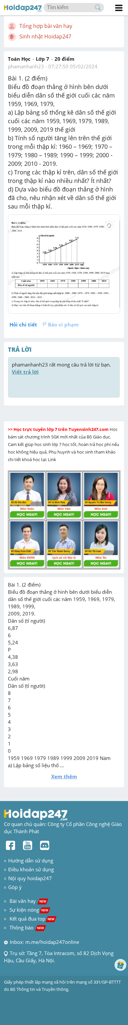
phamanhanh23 (26, 66)
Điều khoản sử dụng (31, 869)
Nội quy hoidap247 (30, 878)
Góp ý (15, 887)
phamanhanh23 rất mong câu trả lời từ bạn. (62, 368)
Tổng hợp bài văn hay (45, 26)
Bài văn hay (27, 901)
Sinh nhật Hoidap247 (45, 36)
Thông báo (27, 927)
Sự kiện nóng (29, 909)
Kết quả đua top (32, 918)
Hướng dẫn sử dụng (30, 860)
